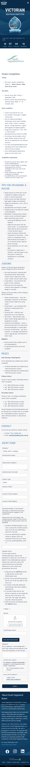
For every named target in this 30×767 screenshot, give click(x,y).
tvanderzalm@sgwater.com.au (18, 435)
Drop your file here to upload (15, 624)
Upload (5, 613)
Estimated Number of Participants (13, 508)
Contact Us (25, 762)
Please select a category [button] (10, 451)
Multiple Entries (7, 551)
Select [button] (5, 482)
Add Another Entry (10, 640)
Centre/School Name (9, 455)
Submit (15, 686)
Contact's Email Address (9, 501)
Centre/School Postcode (10, 472)
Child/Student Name (9, 630)
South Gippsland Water (9, 744)
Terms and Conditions (13, 679)
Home (4, 762)
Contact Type (6, 479)
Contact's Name (7, 487)
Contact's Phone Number (10, 494)
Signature (5, 644)
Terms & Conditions (13, 762)
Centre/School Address (9, 463)
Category (5, 448)
